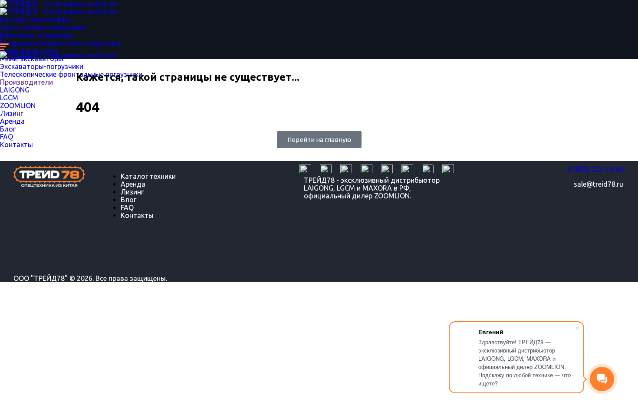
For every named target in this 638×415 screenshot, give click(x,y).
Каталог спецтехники (35, 19)
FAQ (127, 207)
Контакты (137, 215)
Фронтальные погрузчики (42, 27)
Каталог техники (148, 176)
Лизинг (132, 192)
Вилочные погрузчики (36, 35)
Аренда (133, 184)
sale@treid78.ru (598, 184)
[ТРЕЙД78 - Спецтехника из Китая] (58, 4)
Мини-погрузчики (28, 51)
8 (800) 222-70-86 (596, 169)
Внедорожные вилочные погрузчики (60, 43)
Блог (128, 200)
